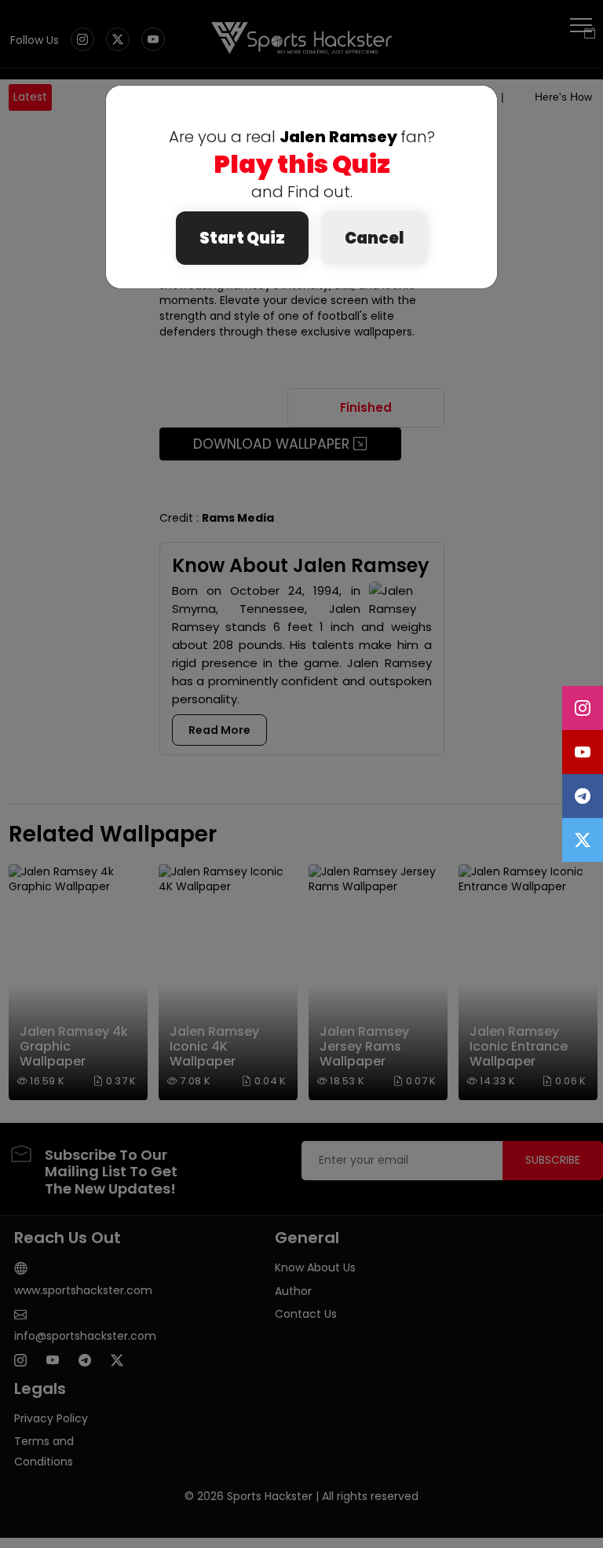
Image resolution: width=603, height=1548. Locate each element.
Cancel (374, 238)
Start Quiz (242, 238)
